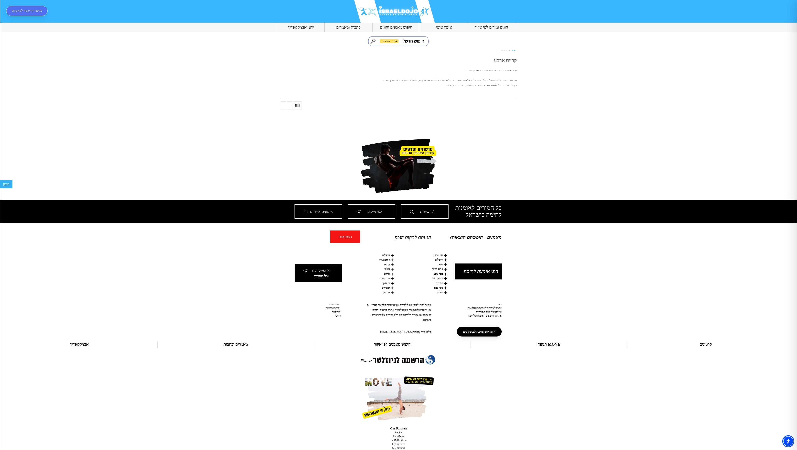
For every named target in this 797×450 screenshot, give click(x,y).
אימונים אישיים (321, 212)
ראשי (513, 50)
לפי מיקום (374, 212)
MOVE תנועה (549, 344)
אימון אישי (444, 27)
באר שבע (438, 273)
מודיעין (386, 292)
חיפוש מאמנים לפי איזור (392, 344)
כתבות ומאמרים (348, 27)
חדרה (387, 273)
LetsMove (398, 436)
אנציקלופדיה (79, 344)
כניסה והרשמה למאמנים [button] (27, 10)
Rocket (399, 432)
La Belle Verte (399, 440)
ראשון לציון (437, 278)
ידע (500, 304)
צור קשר (336, 311)
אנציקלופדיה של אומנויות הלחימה (485, 308)
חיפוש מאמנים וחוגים (396, 27)
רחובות (439, 283)
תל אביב (439, 255)
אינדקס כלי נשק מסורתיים (489, 311)
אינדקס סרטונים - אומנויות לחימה (485, 315)
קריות (387, 264)
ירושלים (439, 259)
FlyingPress (398, 443)
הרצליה (386, 255)
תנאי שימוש (335, 304)
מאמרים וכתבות (236, 344)
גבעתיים (386, 287)
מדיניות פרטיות (333, 308)
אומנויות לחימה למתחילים (479, 331)
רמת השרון (384, 259)
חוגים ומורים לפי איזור (491, 27)
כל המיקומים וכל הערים (321, 273)
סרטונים (706, 344)
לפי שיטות (427, 212)
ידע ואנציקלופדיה (300, 27)
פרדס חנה (385, 278)
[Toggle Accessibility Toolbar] (788, 441)
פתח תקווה (437, 269)
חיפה (440, 264)
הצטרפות (345, 237)
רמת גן (386, 283)
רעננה (440, 292)
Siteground (398, 447)
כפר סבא (438, 287)
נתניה (387, 269)
